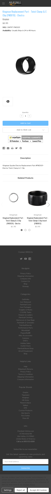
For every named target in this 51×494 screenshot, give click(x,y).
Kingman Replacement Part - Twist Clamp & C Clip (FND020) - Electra (13, 220)
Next (48, 204)
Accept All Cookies (38, 490)
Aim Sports (25, 413)
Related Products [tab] (25, 178)
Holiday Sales (25, 343)
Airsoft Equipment (25, 351)
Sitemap (25, 286)
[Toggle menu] (3, 3)
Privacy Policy (25, 273)
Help (25, 366)
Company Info (25, 279)
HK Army (25, 400)
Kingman (25, 397)
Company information (25, 379)
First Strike (25, 416)
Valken (25, 405)
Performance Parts (25, 328)
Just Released (25, 302)
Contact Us (25, 281)
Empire (25, 392)
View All (25, 418)
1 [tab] (22, 230)
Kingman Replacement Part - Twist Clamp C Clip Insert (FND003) (37, 220)
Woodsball (25, 330)
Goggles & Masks (25, 310)
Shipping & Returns (25, 369)
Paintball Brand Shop (26, 348)
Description (25, 158)
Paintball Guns (25, 304)
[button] (25, 139)
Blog (25, 284)
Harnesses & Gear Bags (25, 320)
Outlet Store (26, 346)
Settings (8, 490)
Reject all (21, 490)
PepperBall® (25, 333)
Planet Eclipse (25, 403)
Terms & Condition (25, 374)
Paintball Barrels (25, 325)
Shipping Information (25, 276)
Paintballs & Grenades (25, 323)
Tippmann (25, 395)
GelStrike (25, 299)
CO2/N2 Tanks (25, 312)
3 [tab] (29, 230)
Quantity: (25, 112)
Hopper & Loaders (26, 315)
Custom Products (25, 410)
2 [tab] (25, 230)
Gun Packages (25, 307)
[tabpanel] (13, 206)
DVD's (25, 341)
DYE (25, 408)
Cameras (25, 338)
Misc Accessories (25, 335)
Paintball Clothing (25, 317)
